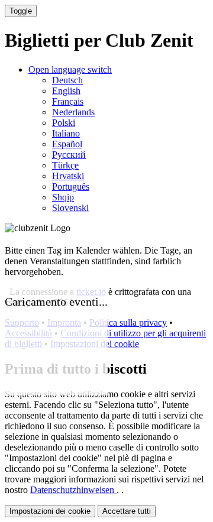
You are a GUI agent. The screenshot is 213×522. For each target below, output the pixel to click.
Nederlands (73, 112)
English (66, 91)
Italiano (66, 133)
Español (67, 144)
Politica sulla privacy (128, 322)
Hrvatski (68, 176)
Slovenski (70, 208)
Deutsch (67, 80)
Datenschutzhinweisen (73, 490)
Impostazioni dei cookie (50, 511)
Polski (63, 123)
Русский (69, 155)
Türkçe (65, 165)
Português (70, 186)
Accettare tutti (126, 511)
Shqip (63, 197)
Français (67, 101)
